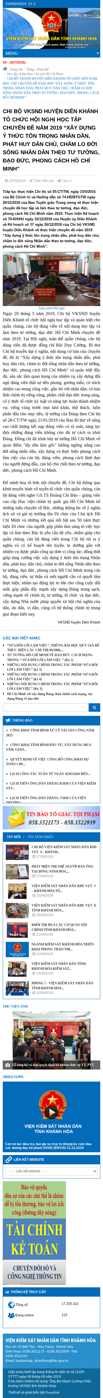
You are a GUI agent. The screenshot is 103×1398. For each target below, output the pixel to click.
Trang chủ (16, 69)
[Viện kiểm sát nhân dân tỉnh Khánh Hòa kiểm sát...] (17, 969)
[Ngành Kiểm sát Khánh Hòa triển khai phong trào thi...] (17, 949)
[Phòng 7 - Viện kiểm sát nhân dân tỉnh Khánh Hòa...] (17, 988)
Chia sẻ (66, 181)
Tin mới (14, 837)
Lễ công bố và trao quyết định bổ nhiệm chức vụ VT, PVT (53, 1065)
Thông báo (22, 720)
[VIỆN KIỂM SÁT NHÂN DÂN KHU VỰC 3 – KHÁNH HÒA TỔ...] (17, 891)
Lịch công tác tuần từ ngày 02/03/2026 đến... (49, 774)
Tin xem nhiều (41, 837)
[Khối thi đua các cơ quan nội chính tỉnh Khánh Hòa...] (17, 930)
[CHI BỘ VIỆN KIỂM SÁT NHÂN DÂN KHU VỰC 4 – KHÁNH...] (17, 852)
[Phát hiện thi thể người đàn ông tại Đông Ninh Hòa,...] (17, 871)
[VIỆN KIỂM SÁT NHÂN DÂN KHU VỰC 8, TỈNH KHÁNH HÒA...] (17, 910)
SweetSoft (52, 1392)
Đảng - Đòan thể (38, 69)
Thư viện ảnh (15, 1006)
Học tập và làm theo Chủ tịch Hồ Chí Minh (35, 74)
